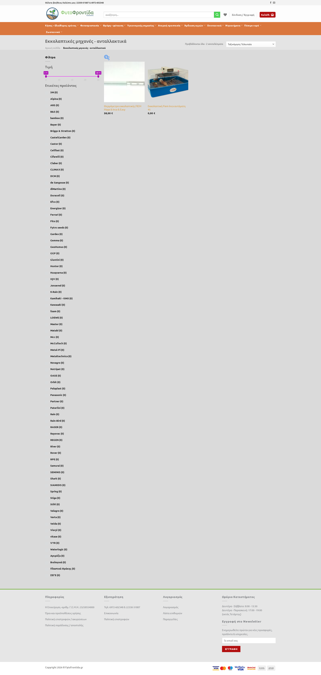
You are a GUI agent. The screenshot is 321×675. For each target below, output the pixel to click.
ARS (54, 105)
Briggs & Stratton (62, 131)
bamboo (57, 118)
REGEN (56, 440)
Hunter (56, 266)
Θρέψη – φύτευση (113, 25)
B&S (54, 111)
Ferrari (56, 214)
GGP (54, 253)
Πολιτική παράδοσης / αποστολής (64, 625)
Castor (56, 143)
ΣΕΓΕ (55, 575)
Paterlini (57, 407)
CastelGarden (60, 137)
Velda (55, 523)
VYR (54, 542)
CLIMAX (57, 169)
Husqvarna (58, 272)
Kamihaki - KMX (61, 298)
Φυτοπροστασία (89, 25)
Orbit (55, 382)
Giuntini (57, 259)
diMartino (58, 189)
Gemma (56, 240)
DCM (55, 176)
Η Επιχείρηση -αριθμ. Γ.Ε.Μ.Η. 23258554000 (69, 607)
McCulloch (58, 343)
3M (54, 92)
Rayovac (57, 433)
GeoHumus (58, 247)
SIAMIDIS (57, 485)
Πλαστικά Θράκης (62, 568)
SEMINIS (57, 472)
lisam (55, 311)
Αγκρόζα (57, 555)
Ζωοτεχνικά (53, 31)
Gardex (56, 233)
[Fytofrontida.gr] (70, 13)
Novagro (57, 362)
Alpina (56, 98)
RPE (54, 459)
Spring (56, 491)
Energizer (58, 208)
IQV (54, 279)
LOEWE (56, 317)
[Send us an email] (274, 3)
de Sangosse (59, 182)
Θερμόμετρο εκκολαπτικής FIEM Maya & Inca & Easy (122, 107)
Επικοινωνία (111, 613)
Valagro (56, 510)
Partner (56, 401)
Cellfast (57, 150)
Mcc (54, 337)
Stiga (55, 498)
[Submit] (217, 15)
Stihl (55, 504)
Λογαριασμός (170, 607)
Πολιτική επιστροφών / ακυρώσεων (66, 619)
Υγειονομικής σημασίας (140, 25)
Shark (55, 478)
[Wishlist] (225, 14)
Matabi (56, 330)
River (55, 446)
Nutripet (57, 369)
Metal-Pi (57, 349)
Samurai (57, 465)
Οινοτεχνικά (214, 25)
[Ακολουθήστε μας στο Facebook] (271, 3)
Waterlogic (58, 549)
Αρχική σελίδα (52, 47)
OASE (55, 375)
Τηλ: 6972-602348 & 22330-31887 (122, 607)
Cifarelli (57, 156)
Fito (54, 221)
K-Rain (56, 291)
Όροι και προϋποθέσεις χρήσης (63, 613)
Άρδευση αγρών (193, 25)
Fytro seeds (59, 227)
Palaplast (57, 388)
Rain (54, 414)
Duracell (57, 195)
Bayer (55, 124)
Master (56, 324)
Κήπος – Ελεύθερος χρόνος (60, 25)
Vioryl (55, 530)
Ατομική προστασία (169, 25)
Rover (55, 452)
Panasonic (58, 394)
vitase (55, 536)
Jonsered (57, 285)
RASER (56, 427)
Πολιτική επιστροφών (116, 619)
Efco (54, 201)
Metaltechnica (60, 356)
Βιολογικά (58, 562)
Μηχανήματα (232, 25)
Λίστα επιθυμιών (172, 613)
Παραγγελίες (170, 619)
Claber (56, 163)
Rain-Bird (57, 420)
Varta (55, 517)
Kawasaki (57, 304)
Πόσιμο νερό (251, 25)
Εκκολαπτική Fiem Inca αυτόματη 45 (167, 107)
